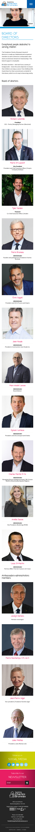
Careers (19, 829)
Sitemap (24, 829)
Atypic (27, 827)
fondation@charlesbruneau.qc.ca (18, 821)
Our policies (12, 829)
